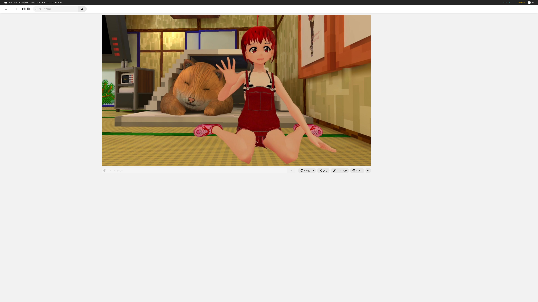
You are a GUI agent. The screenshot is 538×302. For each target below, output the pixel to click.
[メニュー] (368, 170)
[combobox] (55, 9)
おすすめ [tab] (380, 176)
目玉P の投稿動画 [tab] (397, 176)
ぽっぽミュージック (143, 204)
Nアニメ (50, 2)
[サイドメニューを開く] (6, 9)
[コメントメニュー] (432, 18)
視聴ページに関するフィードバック (353, 260)
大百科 (37, 2)
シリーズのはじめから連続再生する (155, 215)
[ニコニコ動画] (20, 9)
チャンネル (29, 2)
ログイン (506, 2)
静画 (15, 2)
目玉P (335, 179)
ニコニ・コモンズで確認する (352, 232)
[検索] (82, 9)
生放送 (21, 2)
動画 (10, 2)
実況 (43, 2)
